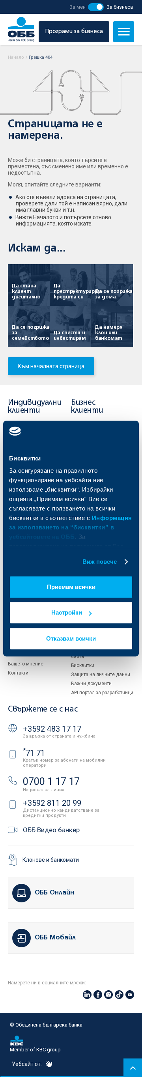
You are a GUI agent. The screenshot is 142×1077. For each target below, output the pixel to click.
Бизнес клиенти (87, 406)
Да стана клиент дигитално (26, 291)
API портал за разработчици (102, 692)
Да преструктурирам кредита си (73, 291)
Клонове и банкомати (50, 860)
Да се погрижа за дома (114, 294)
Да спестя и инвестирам (70, 335)
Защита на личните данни (100, 674)
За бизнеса (119, 7)
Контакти (18, 673)
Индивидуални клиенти (35, 406)
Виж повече (99, 561)
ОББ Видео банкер (51, 830)
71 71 (34, 753)
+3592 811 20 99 (52, 803)
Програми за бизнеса (74, 31)
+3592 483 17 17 (52, 729)
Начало (16, 57)
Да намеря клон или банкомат (108, 333)
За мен (77, 7)
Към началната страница (51, 366)
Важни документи (91, 683)
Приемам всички (71, 586)
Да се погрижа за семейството (30, 333)
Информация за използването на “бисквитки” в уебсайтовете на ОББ (70, 527)
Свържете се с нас (42, 709)
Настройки (66, 612)
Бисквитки (82, 665)
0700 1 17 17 (51, 781)
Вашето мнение (25, 664)
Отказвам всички (71, 638)
